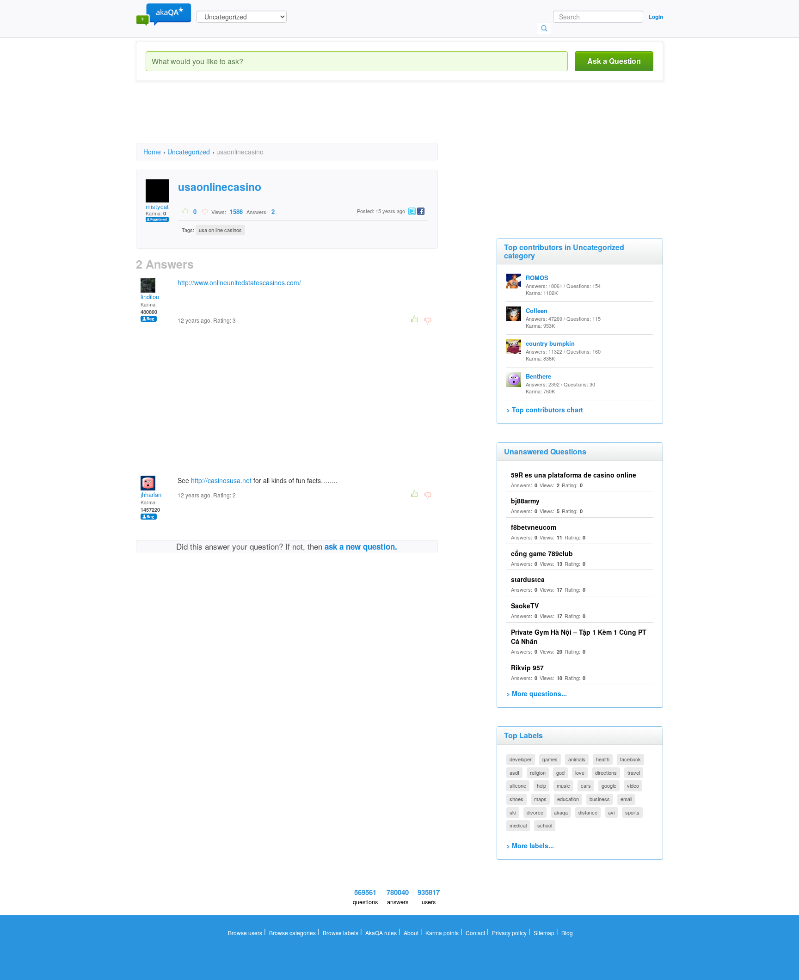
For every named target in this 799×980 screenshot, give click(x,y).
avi (611, 812)
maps (540, 798)
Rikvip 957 (527, 667)
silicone (518, 785)
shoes (516, 798)
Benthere (538, 376)
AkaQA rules (381, 933)
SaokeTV (525, 605)
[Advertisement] (304, 120)
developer (521, 759)
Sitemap (544, 933)
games (550, 759)
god (560, 772)
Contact (475, 933)
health (602, 759)
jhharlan (151, 494)
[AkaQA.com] (163, 13)
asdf (514, 772)
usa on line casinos (220, 229)
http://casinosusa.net (221, 480)
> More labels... (530, 845)
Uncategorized (188, 151)
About (411, 933)
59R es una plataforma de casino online (573, 474)
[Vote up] (186, 211)
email (626, 798)
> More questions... (536, 693)
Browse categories (292, 933)
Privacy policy (509, 933)
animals (576, 759)
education (568, 798)
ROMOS (537, 277)
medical (518, 825)
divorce (535, 812)
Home (152, 151)
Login (656, 16)
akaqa (561, 812)
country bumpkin (550, 343)
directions (606, 772)
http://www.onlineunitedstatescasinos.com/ (239, 282)
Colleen (536, 310)
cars (586, 785)
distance (587, 812)
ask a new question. (361, 546)
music (563, 785)
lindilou (150, 296)
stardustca (528, 579)
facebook (630, 759)
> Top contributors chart (544, 409)
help (541, 785)
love (579, 772)
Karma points (442, 933)
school (544, 825)
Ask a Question (614, 60)
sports (632, 812)
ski (513, 812)
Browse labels (340, 933)
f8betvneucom (533, 527)
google (609, 785)
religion (538, 772)
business (600, 798)
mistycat (157, 206)
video (633, 785)
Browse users (245, 933)
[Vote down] (205, 211)
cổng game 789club (542, 553)
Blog (567, 933)
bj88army (525, 500)
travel (633, 772)
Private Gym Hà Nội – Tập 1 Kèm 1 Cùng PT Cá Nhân (578, 636)
